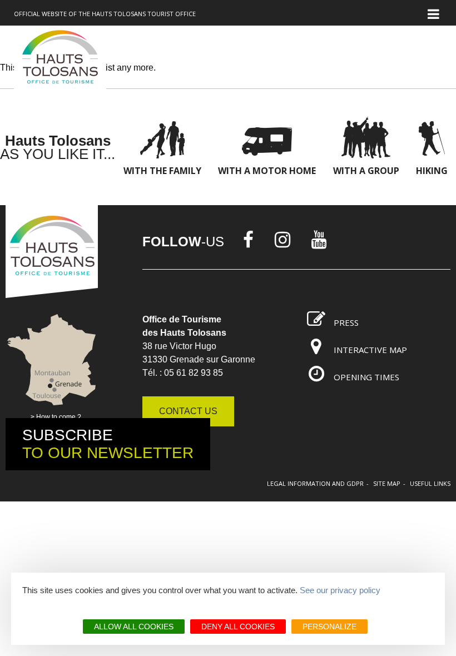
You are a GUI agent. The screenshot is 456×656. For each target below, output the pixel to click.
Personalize (329, 626)
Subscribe (108, 443)
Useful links (430, 483)
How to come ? (58, 417)
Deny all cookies (238, 626)
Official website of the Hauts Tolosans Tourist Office (105, 13)
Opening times (366, 376)
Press (346, 322)
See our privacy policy (340, 590)
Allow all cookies (134, 626)
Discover (112, 68)
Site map (386, 483)
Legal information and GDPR (315, 483)
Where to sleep (353, 68)
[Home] (60, 59)
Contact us (188, 411)
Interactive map (370, 349)
